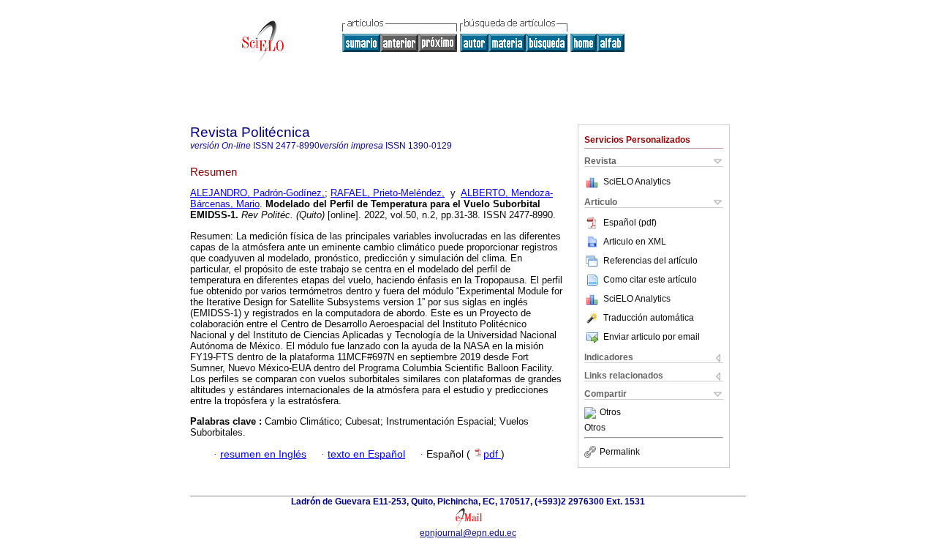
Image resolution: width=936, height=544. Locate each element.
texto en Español (366, 454)
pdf (492, 454)
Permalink (620, 452)
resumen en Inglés (263, 454)
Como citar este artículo (650, 280)
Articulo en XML (634, 241)
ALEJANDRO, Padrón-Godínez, (257, 192)
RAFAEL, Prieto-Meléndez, (388, 192)
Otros (610, 413)
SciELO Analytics (637, 181)
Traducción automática (648, 318)
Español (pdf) (630, 222)
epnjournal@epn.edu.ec (468, 533)
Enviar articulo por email (651, 337)
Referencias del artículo (650, 261)
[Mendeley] (592, 413)
